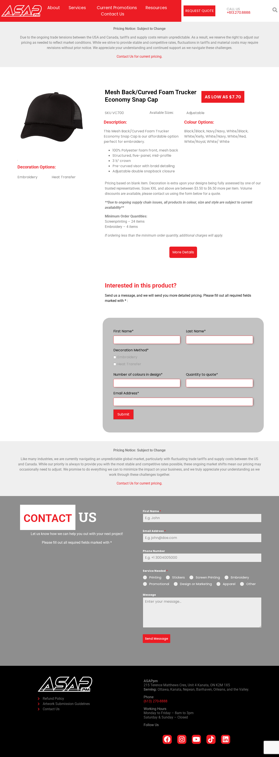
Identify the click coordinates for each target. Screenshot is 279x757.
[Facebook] (167, 739)
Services (77, 8)
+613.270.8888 (238, 12)
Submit (123, 414)
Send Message (156, 638)
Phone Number (154, 551)
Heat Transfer (129, 364)
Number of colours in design (138, 374)
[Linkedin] (225, 739)
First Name (123, 331)
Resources (156, 8)
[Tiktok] (211, 739)
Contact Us (112, 14)
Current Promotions (117, 8)
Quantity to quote (202, 374)
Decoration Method (131, 350)
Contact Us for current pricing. (139, 56)
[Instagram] (181, 739)
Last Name (196, 331)
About (53, 8)
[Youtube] (196, 739)
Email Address (126, 393)
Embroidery (127, 357)
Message (149, 595)
